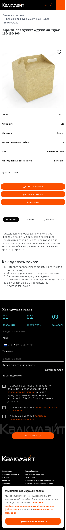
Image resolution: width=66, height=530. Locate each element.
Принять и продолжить (33, 521)
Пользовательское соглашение (39, 483)
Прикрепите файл (53, 370)
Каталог (20, 15)
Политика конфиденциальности (39, 480)
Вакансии (6, 480)
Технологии (30, 477)
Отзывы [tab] (30, 219)
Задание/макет (12, 375)
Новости (5, 477)
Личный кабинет (32, 471)
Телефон (7, 351)
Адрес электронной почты (18, 365)
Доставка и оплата (10, 474)
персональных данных (22, 392)
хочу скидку (33, 202)
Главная (7, 15)
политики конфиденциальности (27, 418)
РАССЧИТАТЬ (31, 436)
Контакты (6, 483)
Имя (5, 338)
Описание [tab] (11, 219)
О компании (7, 471)
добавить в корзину (33, 186)
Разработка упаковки (34, 474)
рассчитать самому (33, 194)
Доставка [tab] (49, 219)
